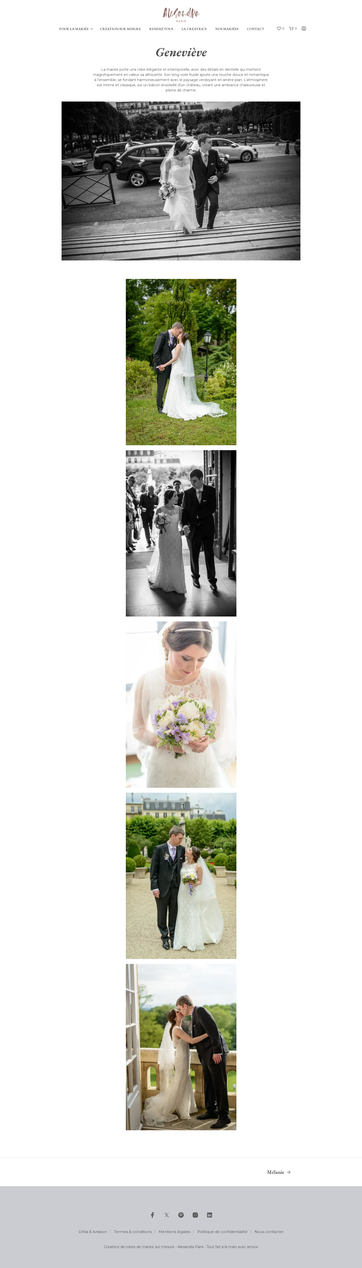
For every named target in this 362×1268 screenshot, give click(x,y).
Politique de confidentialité (222, 1231)
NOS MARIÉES (226, 29)
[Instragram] (195, 1215)
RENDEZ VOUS (161, 29)
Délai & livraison (93, 1231)
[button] (280, 28)
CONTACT (255, 29)
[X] (167, 1215)
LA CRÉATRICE (194, 29)
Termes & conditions (133, 1231)
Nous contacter (269, 1231)
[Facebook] (152, 1215)
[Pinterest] (181, 1215)
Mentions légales (174, 1231)
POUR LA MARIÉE (74, 29)
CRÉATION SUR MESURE (120, 29)
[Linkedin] (210, 1215)
